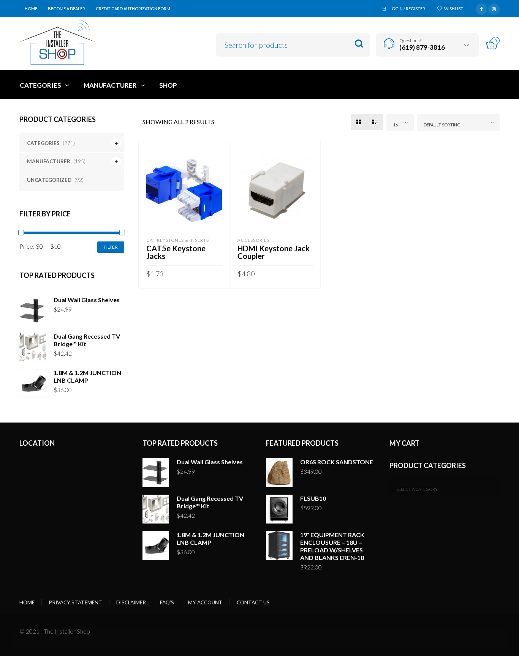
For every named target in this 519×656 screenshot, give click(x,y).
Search (358, 43)
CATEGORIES (43, 143)
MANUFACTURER (48, 161)
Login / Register (407, 8)
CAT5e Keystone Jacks (176, 252)
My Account (205, 602)
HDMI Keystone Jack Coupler (273, 252)
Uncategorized (49, 180)
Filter (111, 247)
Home (27, 602)
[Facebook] (481, 8)
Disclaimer (131, 602)
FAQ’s (167, 602)
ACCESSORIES (253, 240)
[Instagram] (494, 8)
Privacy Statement (75, 602)
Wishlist (453, 8)
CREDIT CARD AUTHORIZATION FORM (133, 8)
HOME (31, 8)
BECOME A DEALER (66, 8)
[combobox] (400, 122)
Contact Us (253, 602)
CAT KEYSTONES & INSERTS (177, 240)
